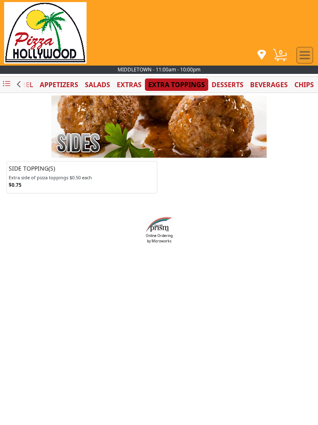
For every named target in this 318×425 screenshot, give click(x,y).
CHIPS (304, 84)
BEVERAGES (269, 84)
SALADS (97, 84)
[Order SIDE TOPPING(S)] (82, 177)
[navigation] (261, 55)
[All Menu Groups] (6, 84)
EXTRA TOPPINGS (176, 84)
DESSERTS (227, 84)
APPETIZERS (59, 84)
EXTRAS (129, 84)
